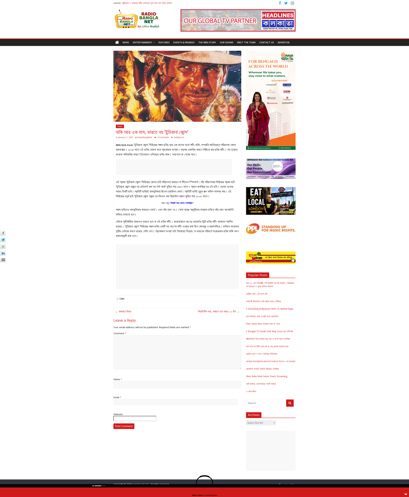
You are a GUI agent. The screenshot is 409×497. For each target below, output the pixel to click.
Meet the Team (246, 42)
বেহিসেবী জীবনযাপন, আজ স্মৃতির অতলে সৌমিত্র (263, 301)
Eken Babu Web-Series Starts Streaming (266, 376)
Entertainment (142, 42)
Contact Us (266, 42)
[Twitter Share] (3, 239)
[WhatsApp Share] (3, 246)
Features (164, 42)
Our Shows (226, 42)
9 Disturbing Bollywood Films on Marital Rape (269, 308)
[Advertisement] (174, 167)
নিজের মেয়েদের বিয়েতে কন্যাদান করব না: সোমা (263, 323)
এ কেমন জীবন (251, 391)
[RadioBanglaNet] (117, 42)
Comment (119, 333)
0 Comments (163, 137)
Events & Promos (183, 42)
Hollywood (179, 137)
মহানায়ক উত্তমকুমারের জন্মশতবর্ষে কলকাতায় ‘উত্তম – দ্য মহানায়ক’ (270, 361)
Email (117, 397)
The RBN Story (207, 42)
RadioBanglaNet (144, 137)
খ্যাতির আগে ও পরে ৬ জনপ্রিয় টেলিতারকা (261, 353)
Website (118, 414)
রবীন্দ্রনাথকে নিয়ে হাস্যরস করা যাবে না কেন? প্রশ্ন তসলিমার (268, 338)
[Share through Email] (3, 259)
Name (117, 379)
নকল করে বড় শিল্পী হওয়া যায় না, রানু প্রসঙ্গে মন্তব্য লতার (267, 346)
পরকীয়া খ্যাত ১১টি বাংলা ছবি (256, 293)
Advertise (284, 42)
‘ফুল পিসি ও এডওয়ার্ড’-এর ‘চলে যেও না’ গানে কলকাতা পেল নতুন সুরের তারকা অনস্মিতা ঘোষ (155, 2)
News (126, 42)
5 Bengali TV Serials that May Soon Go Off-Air (269, 331)
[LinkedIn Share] (3, 253)
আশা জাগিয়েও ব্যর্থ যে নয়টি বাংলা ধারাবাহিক (262, 316)
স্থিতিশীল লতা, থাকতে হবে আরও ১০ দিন (219, 311)
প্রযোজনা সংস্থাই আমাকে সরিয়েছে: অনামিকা (262, 368)
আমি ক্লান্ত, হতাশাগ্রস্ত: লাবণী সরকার (261, 383)
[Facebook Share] (3, 233)
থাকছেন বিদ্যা (123, 311)
